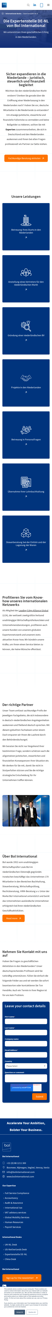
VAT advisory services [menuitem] (15, 1212)
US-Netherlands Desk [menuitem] (16, 1249)
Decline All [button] (32, 1312)
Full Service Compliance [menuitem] (17, 1193)
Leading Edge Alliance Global (33, 610)
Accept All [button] (19, 1312)
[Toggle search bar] (28, 5)
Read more (11, 918)
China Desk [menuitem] (10, 1259)
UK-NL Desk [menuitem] (11, 1244)
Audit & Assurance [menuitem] (14, 1202)
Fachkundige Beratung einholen (24, 158)
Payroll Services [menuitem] (13, 1226)
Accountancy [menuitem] (11, 1197)
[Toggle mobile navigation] (48, 5)
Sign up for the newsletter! (20, 1277)
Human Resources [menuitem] (14, 1222)
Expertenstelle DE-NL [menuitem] (16, 1254)
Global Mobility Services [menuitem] (17, 1217)
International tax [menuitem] (13, 1207)
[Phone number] (41, 5)
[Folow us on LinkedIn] (26, 1286)
